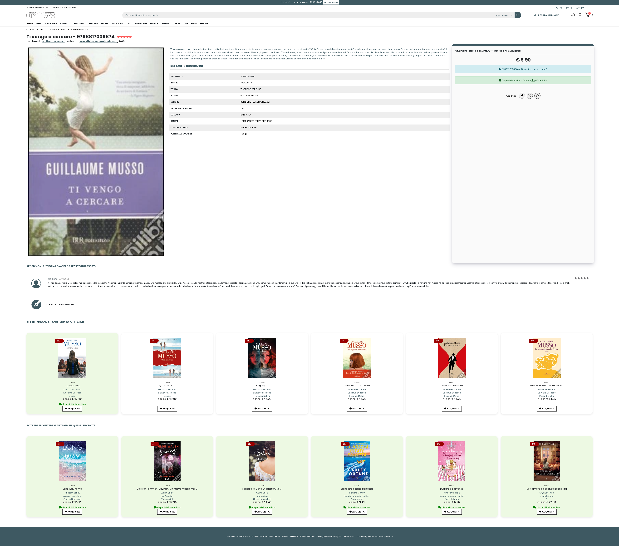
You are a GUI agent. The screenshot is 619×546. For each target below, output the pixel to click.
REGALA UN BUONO (548, 15)
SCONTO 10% (332, 2)
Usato (204, 23)
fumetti (64, 23)
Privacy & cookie (385, 536)
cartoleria (190, 23)
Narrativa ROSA (249, 127)
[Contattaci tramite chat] (573, 15)
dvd (129, 23)
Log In (581, 7)
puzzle (165, 23)
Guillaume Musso (53, 41)
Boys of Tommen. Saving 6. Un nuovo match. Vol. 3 (167, 488)
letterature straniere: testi (256, 121)
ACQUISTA (74, 408)
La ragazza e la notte (357, 385)
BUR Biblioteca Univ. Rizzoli (255, 102)
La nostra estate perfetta (357, 488)
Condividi (511, 95)
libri (38, 23)
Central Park (72, 385)
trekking (92, 23)
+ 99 (243, 133)
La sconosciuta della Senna (546, 385)
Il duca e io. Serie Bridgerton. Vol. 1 (262, 488)
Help (570, 7)
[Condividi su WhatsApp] (537, 96)
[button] (589, 15)
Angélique (262, 385)
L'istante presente (452, 385)
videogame (140, 23)
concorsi (78, 23)
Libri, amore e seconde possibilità (547, 488)
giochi (176, 23)
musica (154, 23)
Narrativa (246, 114)
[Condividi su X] (530, 96)
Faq (560, 7)
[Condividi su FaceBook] (522, 96)
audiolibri (117, 23)
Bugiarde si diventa (451, 488)
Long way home (72, 488)
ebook (104, 23)
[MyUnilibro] (580, 15)
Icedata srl (372, 536)
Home (29, 23)
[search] (518, 15)
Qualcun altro (167, 385)
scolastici (50, 23)
